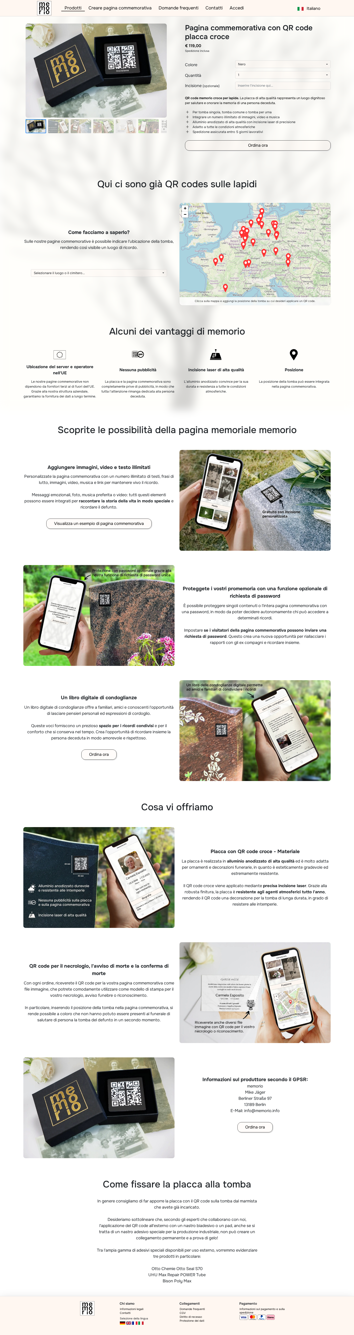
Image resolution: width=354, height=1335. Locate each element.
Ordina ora (258, 145)
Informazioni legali (131, 1309)
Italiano (312, 8)
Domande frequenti (179, 8)
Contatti (214, 8)
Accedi (237, 8)
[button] (283, 64)
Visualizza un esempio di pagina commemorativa (99, 523)
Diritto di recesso (191, 1317)
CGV (183, 1313)
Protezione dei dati (192, 1321)
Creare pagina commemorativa (120, 8)
